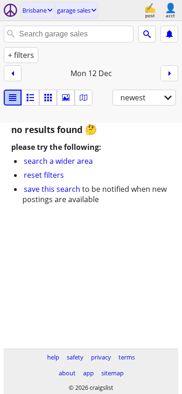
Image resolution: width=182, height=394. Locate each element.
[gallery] (66, 98)
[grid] (48, 98)
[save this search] (169, 34)
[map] (83, 98)
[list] (12, 98)
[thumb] (30, 98)
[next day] (169, 73)
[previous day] (12, 73)
